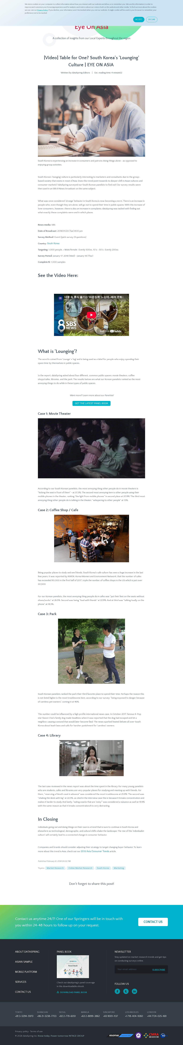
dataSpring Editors (81, 73)
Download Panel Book (73, 992)
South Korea (53, 243)
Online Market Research (80, 868)
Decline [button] (151, 19)
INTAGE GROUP (76, 1036)
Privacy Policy (42, 10)
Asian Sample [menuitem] (24, 961)
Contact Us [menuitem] (23, 992)
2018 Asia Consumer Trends (95, 851)
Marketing (119, 868)
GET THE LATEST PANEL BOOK (91, 403)
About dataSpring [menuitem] (27, 951)
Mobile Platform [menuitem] (26, 971)
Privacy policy (22, 1031)
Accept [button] (138, 19)
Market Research (55, 868)
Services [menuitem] (20, 981)
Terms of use (36, 1031)
